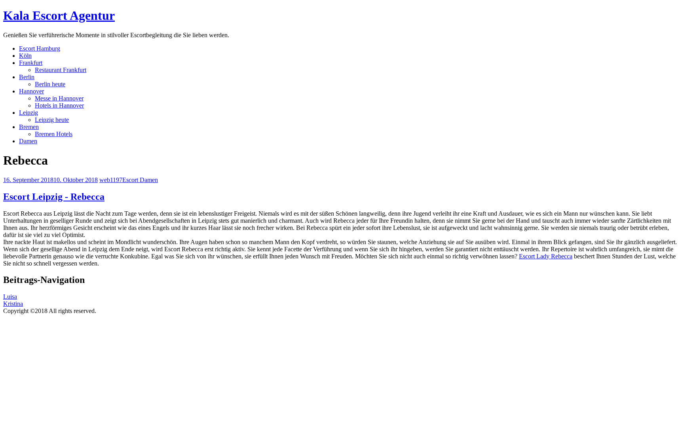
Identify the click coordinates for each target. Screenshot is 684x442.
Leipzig (28, 112)
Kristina (13, 303)
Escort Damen (140, 179)
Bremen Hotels (53, 134)
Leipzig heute (52, 119)
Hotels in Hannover (59, 105)
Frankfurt (30, 62)
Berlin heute (50, 84)
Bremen (29, 126)
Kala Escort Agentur (59, 15)
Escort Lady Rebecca (545, 256)
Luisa (10, 296)
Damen (28, 141)
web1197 (110, 179)
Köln (25, 55)
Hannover (31, 91)
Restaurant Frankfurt (60, 69)
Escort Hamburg (39, 48)
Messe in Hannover (59, 98)
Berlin (26, 77)
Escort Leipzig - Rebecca (53, 197)
